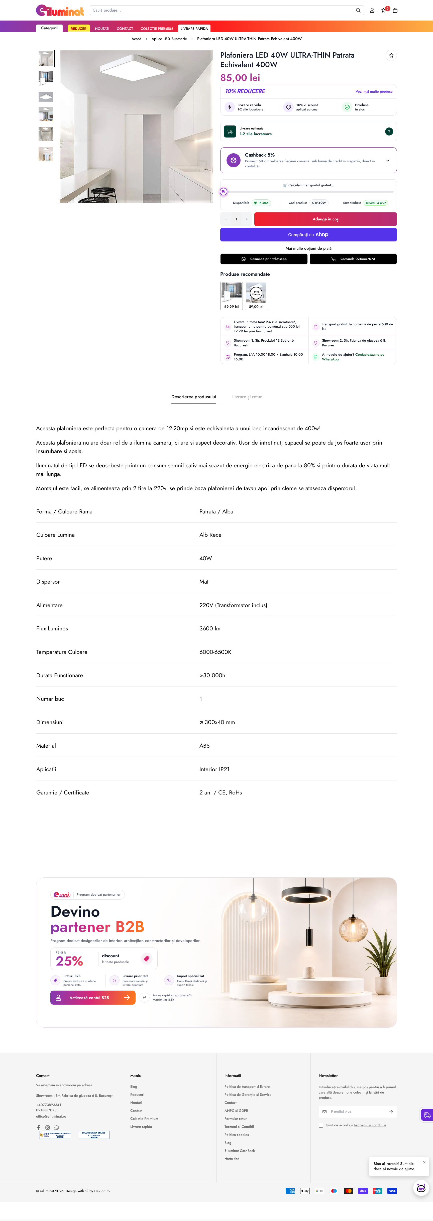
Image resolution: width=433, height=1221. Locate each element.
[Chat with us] (421, 1188)
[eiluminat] (60, 10)
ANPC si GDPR (236, 1110)
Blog (133, 1086)
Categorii (49, 28)
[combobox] (227, 10)
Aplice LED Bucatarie (169, 39)
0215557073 (46, 1110)
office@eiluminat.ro (51, 1116)
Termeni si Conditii (239, 1126)
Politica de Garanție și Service (248, 1094)
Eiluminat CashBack (240, 1150)
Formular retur (236, 1118)
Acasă (136, 39)
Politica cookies (237, 1134)
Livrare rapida (194, 28)
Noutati (102, 28)
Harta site (232, 1158)
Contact (125, 28)
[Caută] (358, 10)
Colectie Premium (157, 28)
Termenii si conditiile (370, 1125)
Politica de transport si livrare (247, 1086)
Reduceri (79, 28)
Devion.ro (102, 1190)
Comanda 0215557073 (358, 258)
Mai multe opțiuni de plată (309, 248)
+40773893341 (48, 1104)
